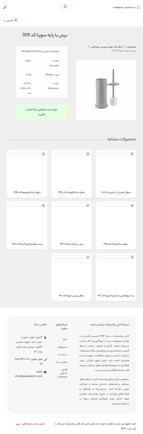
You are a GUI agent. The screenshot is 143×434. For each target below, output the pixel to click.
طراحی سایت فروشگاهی (33, 423)
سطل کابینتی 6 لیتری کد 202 (115, 192)
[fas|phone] (45, 359)
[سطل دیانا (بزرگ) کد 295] (116, 204)
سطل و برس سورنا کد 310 (71, 295)
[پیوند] (64, 7)
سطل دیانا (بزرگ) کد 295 (116, 244)
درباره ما (63, 354)
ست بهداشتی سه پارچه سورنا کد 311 (116, 295)
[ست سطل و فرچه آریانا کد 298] (27, 204)
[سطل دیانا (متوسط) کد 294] (27, 152)
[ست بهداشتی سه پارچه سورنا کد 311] (116, 256)
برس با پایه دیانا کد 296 (71, 244)
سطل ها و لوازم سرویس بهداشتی (107, 47)
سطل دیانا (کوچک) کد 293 (71, 192)
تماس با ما (61, 362)
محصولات (131, 47)
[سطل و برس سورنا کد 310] (72, 256)
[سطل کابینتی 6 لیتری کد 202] (116, 152)
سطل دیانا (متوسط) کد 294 (27, 192)
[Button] (4, 7)
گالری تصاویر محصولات (62, 373)
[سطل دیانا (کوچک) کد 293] (72, 152)
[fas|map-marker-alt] (44, 338)
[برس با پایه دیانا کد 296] (72, 204)
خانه (65, 339)
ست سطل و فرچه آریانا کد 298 (27, 244)
